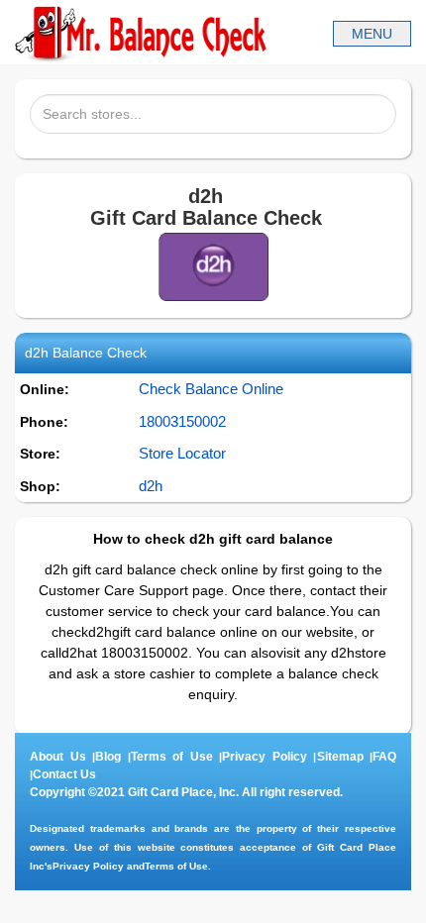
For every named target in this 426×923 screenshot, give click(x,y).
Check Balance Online (211, 388)
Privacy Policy (264, 757)
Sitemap (340, 757)
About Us (58, 757)
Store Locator (182, 453)
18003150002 (182, 421)
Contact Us (64, 774)
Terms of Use (172, 757)
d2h (150, 485)
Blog (108, 757)
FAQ (384, 757)
